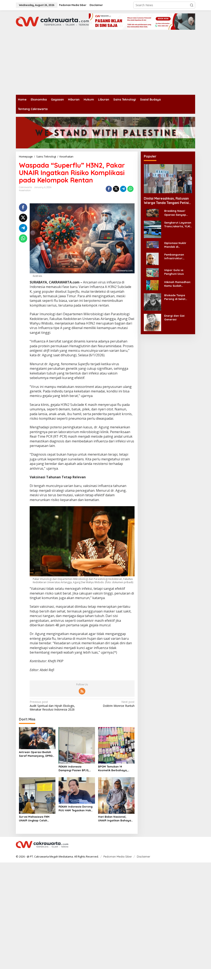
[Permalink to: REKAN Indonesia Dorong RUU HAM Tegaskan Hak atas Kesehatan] (77, 790)
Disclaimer (143, 856)
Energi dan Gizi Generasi (174, 317)
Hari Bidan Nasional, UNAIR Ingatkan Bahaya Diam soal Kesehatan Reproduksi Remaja (114, 818)
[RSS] (82, 691)
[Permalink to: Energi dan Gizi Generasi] (152, 322)
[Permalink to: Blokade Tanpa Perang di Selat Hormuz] (152, 302)
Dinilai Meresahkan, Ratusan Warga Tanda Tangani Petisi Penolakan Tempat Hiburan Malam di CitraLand (166, 200)
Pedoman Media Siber (117, 856)
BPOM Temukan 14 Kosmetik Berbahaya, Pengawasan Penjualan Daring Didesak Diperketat (116, 768)
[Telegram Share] (123, 189)
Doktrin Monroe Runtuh (118, 703)
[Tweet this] (116, 189)
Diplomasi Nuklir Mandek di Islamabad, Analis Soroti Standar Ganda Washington (177, 245)
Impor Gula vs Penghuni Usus (174, 271)
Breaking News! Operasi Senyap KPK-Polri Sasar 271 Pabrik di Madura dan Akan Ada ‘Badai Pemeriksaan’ (177, 212)
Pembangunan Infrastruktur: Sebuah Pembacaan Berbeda (178, 256)
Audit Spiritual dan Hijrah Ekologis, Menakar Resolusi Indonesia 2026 (52, 705)
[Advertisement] (105, 64)
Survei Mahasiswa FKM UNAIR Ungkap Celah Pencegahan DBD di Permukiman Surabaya (34, 818)
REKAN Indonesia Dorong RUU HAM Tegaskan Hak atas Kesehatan (76, 808)
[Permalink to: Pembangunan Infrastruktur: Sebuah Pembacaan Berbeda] (152, 259)
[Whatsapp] (130, 189)
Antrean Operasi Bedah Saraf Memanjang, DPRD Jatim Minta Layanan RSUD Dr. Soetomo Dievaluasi (36, 754)
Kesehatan (25, 190)
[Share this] (109, 189)
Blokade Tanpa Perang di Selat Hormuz (174, 297)
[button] (191, 5)
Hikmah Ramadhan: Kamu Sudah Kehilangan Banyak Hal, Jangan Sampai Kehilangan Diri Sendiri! (177, 284)
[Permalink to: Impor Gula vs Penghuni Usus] (152, 272)
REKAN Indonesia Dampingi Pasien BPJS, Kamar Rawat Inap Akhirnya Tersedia (74, 768)
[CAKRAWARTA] (52, 21)
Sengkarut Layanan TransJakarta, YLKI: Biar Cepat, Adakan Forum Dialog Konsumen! (177, 224)
